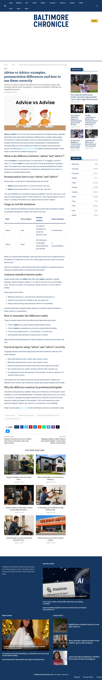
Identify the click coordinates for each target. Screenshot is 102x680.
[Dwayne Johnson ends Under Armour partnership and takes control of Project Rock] (19, 495)
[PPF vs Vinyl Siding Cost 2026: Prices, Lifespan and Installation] (51, 464)
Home (11, 3)
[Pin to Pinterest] (30, 427)
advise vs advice (10, 415)
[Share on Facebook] (22, 427)
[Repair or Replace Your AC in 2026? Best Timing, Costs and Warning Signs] (19, 464)
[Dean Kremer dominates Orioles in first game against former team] (77, 133)
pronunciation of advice (12, 418)
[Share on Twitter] (26, 427)
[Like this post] (17, 427)
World (34, 3)
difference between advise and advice (48, 415)
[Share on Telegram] (48, 427)
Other (26, 8)
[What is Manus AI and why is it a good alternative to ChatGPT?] (66, 583)
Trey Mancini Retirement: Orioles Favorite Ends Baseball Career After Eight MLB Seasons (84, 97)
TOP (85, 206)
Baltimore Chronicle (28, 149)
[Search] (97, 6)
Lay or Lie (23, 408)
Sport (18, 8)
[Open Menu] (5, 6)
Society (72, 3)
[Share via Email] (8, 431)
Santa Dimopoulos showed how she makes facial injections (23, 659)
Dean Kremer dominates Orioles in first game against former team (76, 144)
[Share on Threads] (58, 427)
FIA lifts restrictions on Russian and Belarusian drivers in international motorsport (91, 120)
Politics (43, 3)
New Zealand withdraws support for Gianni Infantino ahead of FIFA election (76, 120)
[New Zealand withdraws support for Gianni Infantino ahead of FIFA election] (77, 108)
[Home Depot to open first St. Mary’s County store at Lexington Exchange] (51, 525)
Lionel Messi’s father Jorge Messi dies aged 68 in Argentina (90, 143)
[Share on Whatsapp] (44, 427)
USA (26, 3)
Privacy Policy (88, 677)
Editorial (77, 677)
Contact (94, 21)
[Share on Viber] (53, 427)
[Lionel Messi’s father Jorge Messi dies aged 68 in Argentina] (91, 133)
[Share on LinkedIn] (35, 427)
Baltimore (19, 3)
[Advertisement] (51, 44)
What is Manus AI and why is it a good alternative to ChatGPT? (65, 596)
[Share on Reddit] (39, 427)
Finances (62, 3)
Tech (10, 8)
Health (81, 3)
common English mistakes (26, 415)
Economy (52, 3)
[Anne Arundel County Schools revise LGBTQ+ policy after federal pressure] (60, 642)
